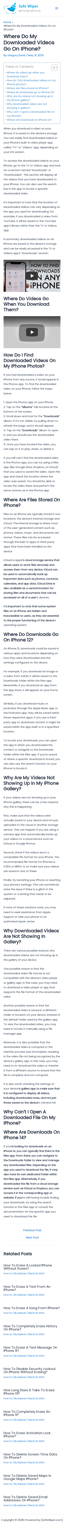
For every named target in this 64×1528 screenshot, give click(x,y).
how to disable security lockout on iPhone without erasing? (30, 1370)
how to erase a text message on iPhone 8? (30, 1349)
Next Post (32, 1237)
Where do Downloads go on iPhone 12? (30, 92)
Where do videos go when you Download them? (25, 74)
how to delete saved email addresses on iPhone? (25, 1498)
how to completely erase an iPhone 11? (27, 1413)
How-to (8, 1273)
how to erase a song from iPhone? (32, 1308)
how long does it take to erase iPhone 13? (29, 1392)
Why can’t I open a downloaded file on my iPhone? (31, 114)
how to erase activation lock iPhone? (27, 1434)
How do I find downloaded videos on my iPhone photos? (31, 82)
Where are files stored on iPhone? (28, 88)
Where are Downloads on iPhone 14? (29, 120)
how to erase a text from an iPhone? (27, 1288)
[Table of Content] (54, 67)
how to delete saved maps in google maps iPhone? (27, 1477)
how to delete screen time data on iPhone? (30, 1456)
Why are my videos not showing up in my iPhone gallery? (30, 98)
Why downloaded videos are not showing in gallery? (27, 106)
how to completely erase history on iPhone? (30, 1328)
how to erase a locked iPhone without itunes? (28, 1267)
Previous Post (32, 1230)
